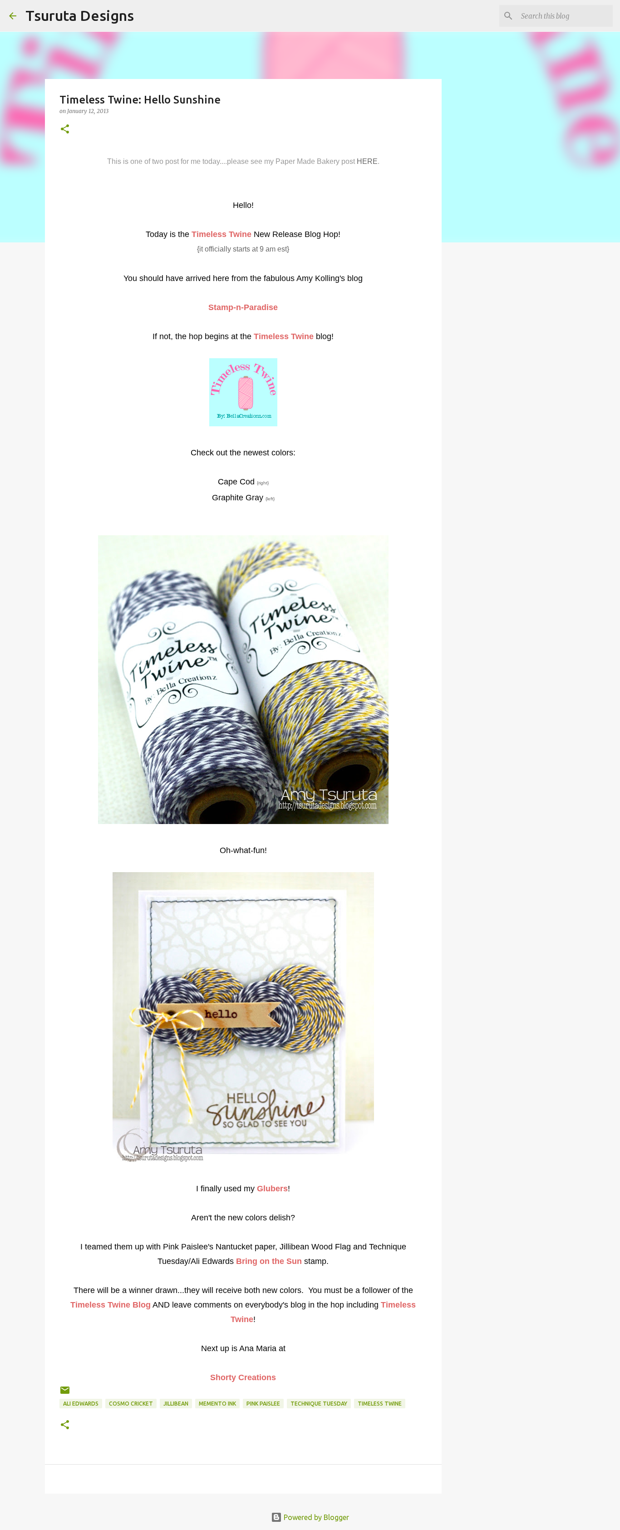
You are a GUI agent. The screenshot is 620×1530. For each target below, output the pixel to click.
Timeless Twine (380, 1404)
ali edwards (80, 1404)
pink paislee (263, 1404)
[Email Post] (64, 1394)
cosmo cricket (131, 1404)
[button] (64, 129)
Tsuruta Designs (79, 15)
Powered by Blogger (315, 1517)
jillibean (175, 1404)
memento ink (217, 1404)
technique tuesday (318, 1404)
